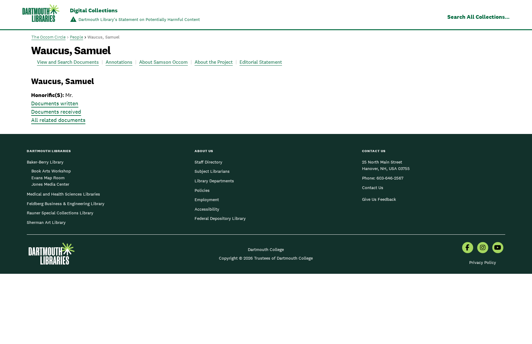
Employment (207, 199)
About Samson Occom (163, 62)
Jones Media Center (50, 184)
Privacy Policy (482, 262)
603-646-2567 (390, 178)
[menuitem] (467, 248)
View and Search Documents (68, 62)
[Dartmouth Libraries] (40, 15)
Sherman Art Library (46, 222)
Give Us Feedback (379, 199)
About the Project (214, 62)
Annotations (119, 62)
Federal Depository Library (220, 218)
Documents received (56, 111)
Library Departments (214, 181)
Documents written (54, 103)
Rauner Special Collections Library (60, 213)
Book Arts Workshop (51, 171)
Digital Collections (94, 10)
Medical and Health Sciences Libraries (63, 194)
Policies (202, 190)
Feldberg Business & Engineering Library (65, 203)
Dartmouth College (266, 249)
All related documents (58, 119)
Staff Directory (208, 162)
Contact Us (372, 187)
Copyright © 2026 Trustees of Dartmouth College (266, 258)
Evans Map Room (48, 177)
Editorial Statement (261, 62)
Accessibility (207, 209)
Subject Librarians (212, 171)
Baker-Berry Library (45, 162)
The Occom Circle (48, 37)
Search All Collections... (478, 16)
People (76, 37)
